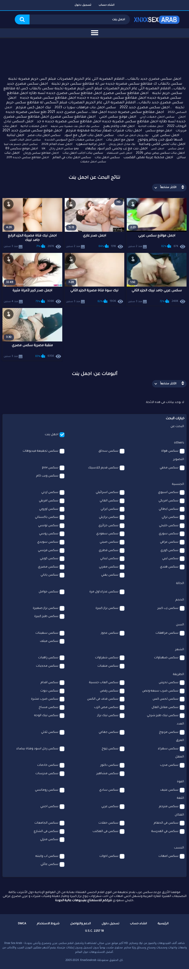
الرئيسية (163, 923)
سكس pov (50, 468)
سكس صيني (109, 542)
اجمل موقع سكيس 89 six (25, 149)
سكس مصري (48, 567)
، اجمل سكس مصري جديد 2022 (146, 108)
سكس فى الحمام (166, 823)
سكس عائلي (49, 864)
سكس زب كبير (168, 608)
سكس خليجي (168, 525)
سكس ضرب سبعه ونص (160, 691)
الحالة (180, 583)
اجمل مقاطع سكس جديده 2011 (27, 157)
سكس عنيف (169, 790)
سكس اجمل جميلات (93, 161)
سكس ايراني (109, 509)
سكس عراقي (169, 542)
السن (180, 625)
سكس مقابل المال (165, 707)
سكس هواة (169, 451)
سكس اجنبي (49, 806)
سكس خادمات (47, 765)
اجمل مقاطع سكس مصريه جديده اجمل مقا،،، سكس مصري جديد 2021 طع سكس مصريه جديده (85, 112)
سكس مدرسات (46, 773)
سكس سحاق (108, 451)
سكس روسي (48, 534)
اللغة (180, 798)
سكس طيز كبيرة (46, 616)
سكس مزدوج (168, 732)
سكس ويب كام (47, 476)
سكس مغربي (108, 567)
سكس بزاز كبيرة (106, 608)
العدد (180, 724)
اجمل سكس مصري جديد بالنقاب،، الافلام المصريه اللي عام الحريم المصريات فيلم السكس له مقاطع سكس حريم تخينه (95, 102)
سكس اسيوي (168, 492)
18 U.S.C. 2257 (94, 931)
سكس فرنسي (48, 550)
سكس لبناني (109, 558)
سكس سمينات (46, 633)
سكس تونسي (48, 525)
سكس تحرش (168, 682)
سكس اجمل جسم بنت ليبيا (21, 144)
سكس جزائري (108, 525)
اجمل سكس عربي (165, 135)
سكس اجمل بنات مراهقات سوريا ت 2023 (85, 107)
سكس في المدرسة (164, 831)
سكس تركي (170, 517)
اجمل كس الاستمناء (119, 153)
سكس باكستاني (46, 517)
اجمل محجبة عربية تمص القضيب (148, 157)
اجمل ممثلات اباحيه (34, 126)
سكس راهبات (48, 658)
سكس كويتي (49, 558)
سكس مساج (48, 707)
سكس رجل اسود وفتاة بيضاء (37, 749)
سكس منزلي (49, 839)
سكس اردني (49, 492)
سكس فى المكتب (105, 831)
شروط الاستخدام (48, 923)
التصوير (178, 459)
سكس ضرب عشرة (44, 699)
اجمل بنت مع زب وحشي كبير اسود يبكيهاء (116, 149)
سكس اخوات (108, 856)
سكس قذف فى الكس (102, 699)
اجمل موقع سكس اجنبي (117, 117)
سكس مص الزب (106, 707)
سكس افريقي (48, 501)
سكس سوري (168, 534)
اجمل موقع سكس (158, 131)
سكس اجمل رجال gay (64, 149)
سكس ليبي (170, 558)
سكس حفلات (108, 823)
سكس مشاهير (107, 773)
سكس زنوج (110, 749)
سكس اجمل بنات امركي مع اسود (89, 135)
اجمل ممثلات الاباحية (150, 126)
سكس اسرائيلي (107, 492)
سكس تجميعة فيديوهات (40, 451)
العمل (179, 757)
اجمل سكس (176, 148)
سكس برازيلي (108, 517)
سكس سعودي (107, 534)
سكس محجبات (47, 666)
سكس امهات (168, 856)
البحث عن (177, 426)
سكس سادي (108, 790)
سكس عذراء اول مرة (103, 592)
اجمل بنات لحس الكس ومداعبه (162, 144)
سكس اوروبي (48, 509)
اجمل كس (157, 148)
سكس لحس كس (165, 699)
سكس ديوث (49, 691)
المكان (179, 815)
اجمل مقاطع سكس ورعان (41, 153)
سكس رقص (109, 691)
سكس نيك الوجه (46, 715)
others (179, 443)
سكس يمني (109, 575)
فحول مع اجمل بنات (120, 140)
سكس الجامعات (46, 823)
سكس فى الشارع (46, 831)
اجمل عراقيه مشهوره (90, 144)
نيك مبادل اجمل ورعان (122, 144)
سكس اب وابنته (46, 856)
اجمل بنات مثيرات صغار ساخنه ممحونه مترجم (104, 131)
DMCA (22, 923)
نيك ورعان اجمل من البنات (132, 135)
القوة (180, 782)
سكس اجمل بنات (107, 157)
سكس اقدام (49, 682)
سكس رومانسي (46, 790)
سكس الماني (109, 501)
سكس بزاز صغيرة (45, 608)
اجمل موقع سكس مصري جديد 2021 (32, 131)
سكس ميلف (49, 641)
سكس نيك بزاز (107, 715)
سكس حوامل (48, 592)
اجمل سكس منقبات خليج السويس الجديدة (73, 140)
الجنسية (178, 484)
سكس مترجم (168, 806)
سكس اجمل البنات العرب (25, 139)
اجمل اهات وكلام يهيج (119, 126)
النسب (179, 848)
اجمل (182, 117)
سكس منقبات (107, 666)
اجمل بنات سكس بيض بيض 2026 (160, 153)
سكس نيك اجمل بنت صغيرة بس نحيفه (75, 126)
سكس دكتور (109, 765)
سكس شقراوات (106, 658)
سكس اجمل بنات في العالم (72, 157)
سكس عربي (109, 806)
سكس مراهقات (167, 633)
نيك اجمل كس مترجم (33, 108)
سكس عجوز (109, 633)
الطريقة (178, 674)
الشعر (179, 649)
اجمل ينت (51, 434)
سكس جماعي (108, 732)
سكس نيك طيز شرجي (162, 715)
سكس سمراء (168, 749)
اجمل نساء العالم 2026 (56, 144)
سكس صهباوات (166, 658)
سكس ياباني (49, 575)
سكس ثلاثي (49, 732)
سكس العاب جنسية (103, 682)
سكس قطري (108, 550)
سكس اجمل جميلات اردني (157, 117)
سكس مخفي (169, 468)
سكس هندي (169, 567)
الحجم (179, 600)
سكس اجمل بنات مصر (44, 135)
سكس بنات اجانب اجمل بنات (83, 153)
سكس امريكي (168, 501)
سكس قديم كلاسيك (103, 468)
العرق (180, 740)
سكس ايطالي (168, 509)
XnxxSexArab (88, 960)
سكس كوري (169, 550)
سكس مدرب (169, 765)
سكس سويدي (47, 542)
